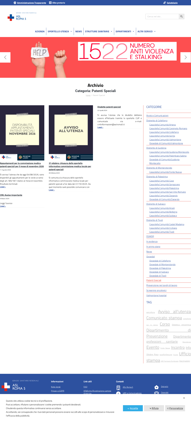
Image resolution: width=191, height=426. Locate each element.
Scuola (175, 354)
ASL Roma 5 (128, 387)
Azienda (40, 31)
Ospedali (164, 392)
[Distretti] (156, 387)
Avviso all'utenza (174, 311)
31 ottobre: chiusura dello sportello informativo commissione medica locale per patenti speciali (70, 166)
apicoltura (150, 312)
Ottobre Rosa (152, 354)
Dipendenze (186, 342)
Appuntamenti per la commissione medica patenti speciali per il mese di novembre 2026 (22, 164)
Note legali (55, 386)
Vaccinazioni (184, 361)
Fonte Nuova (165, 348)
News (78, 31)
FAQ (85, 386)
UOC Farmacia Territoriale (170, 361)
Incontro (178, 347)
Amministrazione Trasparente (31, 2)
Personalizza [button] (176, 408)
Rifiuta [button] (155, 408)
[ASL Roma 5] (118, 388)
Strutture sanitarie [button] (97, 31)
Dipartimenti (123, 31)
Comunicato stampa (164, 318)
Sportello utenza (58, 31)
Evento (152, 347)
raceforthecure (166, 354)
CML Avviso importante (11, 195)
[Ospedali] (156, 393)
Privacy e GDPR (57, 390)
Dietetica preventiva (181, 324)
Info (188, 347)
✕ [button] (184, 398)
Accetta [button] (134, 408)
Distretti (164, 386)
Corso (165, 324)
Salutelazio (172, 2)
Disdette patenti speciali (109, 107)
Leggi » (3, 187)
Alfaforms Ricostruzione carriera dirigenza (97, 392)
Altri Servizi (145, 31)
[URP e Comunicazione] (118, 394)
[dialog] (95, 410)
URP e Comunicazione (132, 393)
